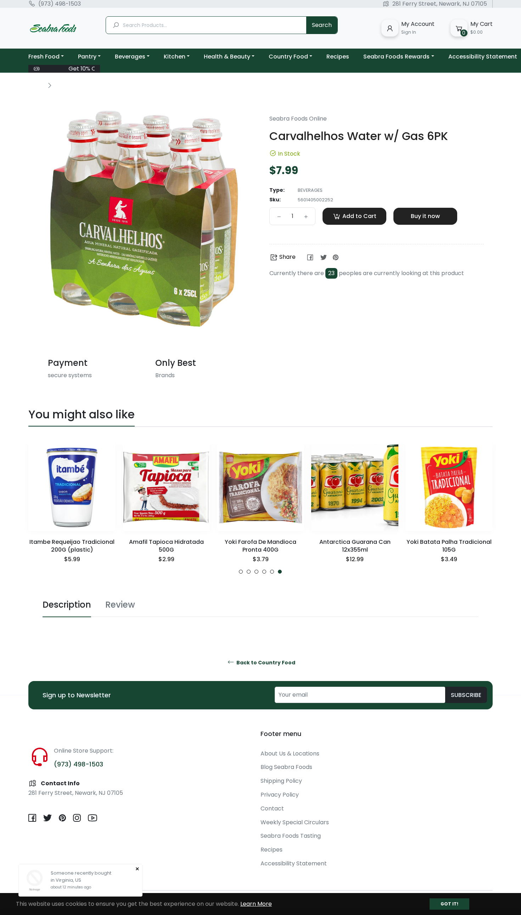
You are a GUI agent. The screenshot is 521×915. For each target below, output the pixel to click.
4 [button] (264, 572)
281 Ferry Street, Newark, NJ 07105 (439, 4)
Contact (272, 808)
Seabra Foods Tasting (290, 836)
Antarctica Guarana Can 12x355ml (355, 546)
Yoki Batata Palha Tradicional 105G (449, 546)
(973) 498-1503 (59, 4)
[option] (72, 509)
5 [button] (272, 572)
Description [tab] (67, 604)
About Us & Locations (289, 753)
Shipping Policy (281, 781)
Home (36, 85)
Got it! (449, 904)
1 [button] (241, 572)
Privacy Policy (279, 795)
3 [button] (256, 572)
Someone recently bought (81, 873)
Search (322, 25)
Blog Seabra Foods (286, 767)
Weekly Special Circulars (294, 822)
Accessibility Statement (293, 863)
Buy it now (425, 216)
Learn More (256, 904)
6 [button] (280, 572)
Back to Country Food (265, 662)
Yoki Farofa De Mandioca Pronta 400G (260, 546)
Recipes (271, 850)
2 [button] (249, 572)
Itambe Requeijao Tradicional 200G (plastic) (71, 546)
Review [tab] (120, 604)
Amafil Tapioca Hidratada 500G (166, 546)
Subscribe (466, 695)
